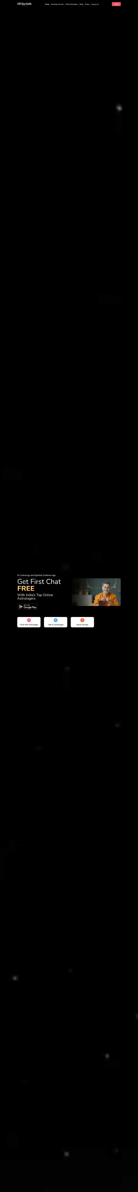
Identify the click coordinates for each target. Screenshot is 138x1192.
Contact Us (95, 4)
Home (47, 4)
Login (116, 4)
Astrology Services (57, 4)
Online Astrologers (71, 4)
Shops (87, 4)
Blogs (81, 4)
